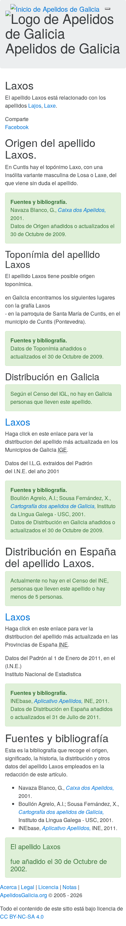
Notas (69, 887)
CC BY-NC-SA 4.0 (22, 916)
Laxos (19, 421)
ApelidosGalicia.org (23, 895)
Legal (27, 887)
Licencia (48, 887)
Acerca (8, 887)
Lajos (34, 105)
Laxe (50, 105)
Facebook (17, 127)
